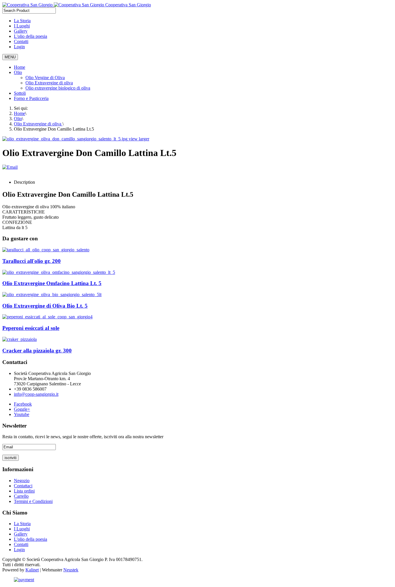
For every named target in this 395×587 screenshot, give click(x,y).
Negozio (21, 480)
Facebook (23, 404)
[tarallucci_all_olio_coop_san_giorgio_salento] (45, 249)
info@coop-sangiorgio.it (36, 394)
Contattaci (23, 485)
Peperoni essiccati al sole (30, 328)
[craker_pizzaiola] (19, 339)
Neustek (70, 569)
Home (19, 67)
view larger (139, 138)
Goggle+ (22, 409)
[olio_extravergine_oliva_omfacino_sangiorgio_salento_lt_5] (58, 272)
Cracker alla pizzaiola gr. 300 (37, 351)
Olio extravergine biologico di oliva (57, 88)
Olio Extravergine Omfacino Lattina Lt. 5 (51, 283)
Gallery (20, 31)
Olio (18, 72)
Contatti (21, 41)
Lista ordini (24, 490)
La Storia (22, 20)
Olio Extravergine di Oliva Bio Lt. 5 (45, 306)
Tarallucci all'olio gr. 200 (31, 261)
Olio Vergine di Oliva (45, 77)
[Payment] (24, 579)
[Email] (10, 167)
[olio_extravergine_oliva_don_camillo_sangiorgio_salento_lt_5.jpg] (65, 138)
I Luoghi (22, 25)
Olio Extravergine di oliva (49, 82)
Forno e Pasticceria (31, 98)
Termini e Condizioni (33, 501)
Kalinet (32, 569)
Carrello (21, 496)
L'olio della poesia (30, 36)
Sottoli (20, 93)
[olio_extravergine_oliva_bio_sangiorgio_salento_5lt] (51, 294)
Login (19, 46)
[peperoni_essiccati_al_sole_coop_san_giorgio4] (47, 316)
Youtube (21, 414)
